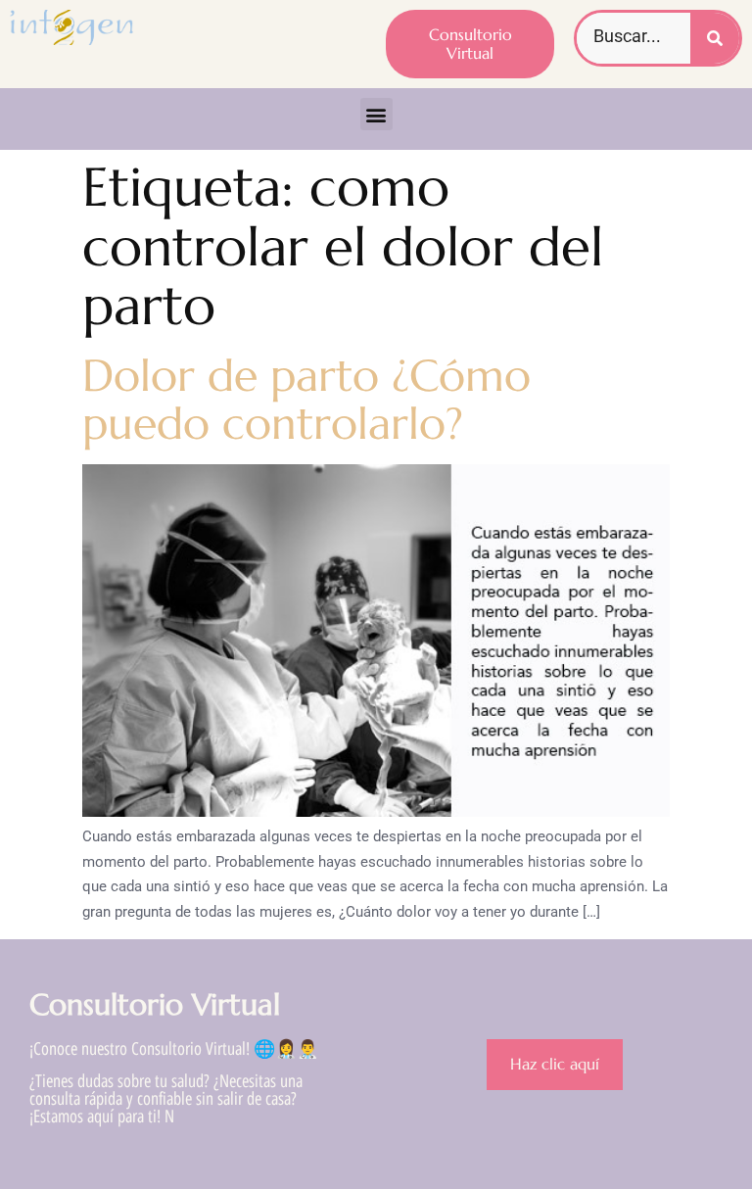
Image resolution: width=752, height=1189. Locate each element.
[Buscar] (714, 38)
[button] (376, 114)
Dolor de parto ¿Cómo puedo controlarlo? (306, 400)
